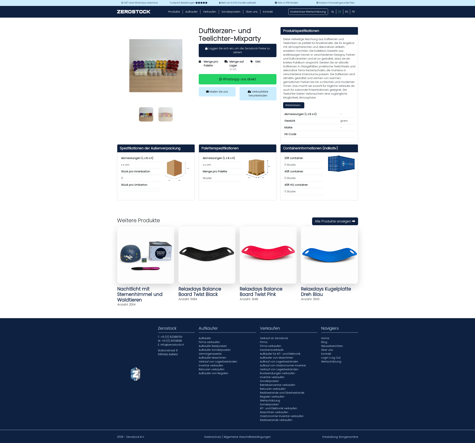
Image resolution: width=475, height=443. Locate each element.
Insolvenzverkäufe (272, 350)
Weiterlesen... (293, 105)
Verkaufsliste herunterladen (258, 93)
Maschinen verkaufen (274, 412)
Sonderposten (231, 12)
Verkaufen (209, 12)
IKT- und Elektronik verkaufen (278, 408)
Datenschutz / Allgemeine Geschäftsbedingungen (237, 437)
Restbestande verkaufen (276, 420)
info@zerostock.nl (172, 345)
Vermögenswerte (210, 354)
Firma (263, 342)
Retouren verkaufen (211, 369)
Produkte (174, 12)
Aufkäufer (205, 338)
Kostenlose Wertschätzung (308, 12)
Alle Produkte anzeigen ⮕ (335, 221)
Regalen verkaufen (272, 396)
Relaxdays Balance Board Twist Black (199, 292)
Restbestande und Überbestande (282, 393)
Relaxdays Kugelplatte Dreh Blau (326, 292)
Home (325, 338)
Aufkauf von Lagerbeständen (279, 361)
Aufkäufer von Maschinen (276, 358)
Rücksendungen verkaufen (277, 373)
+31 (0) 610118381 (172, 341)
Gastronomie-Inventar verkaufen (282, 416)
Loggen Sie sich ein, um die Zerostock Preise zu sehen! (238, 50)
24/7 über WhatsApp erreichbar (140, 2)
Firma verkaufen (209, 342)
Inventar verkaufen (211, 365)
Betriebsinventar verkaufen (277, 385)
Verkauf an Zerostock (274, 338)
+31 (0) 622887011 (171, 337)
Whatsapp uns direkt (239, 79)
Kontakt (268, 12)
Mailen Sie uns (218, 91)
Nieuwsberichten (332, 346)
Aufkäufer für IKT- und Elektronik (280, 354)
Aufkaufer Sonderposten (215, 350)
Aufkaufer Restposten (213, 346)
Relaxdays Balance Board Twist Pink (261, 292)
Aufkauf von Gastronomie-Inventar (283, 365)
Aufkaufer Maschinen (212, 358)
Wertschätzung (270, 400)
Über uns (252, 12)
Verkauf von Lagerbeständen (218, 361)
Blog (324, 342)
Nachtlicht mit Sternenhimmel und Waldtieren (140, 294)
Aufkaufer (191, 12)
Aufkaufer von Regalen (213, 373)
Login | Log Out (331, 358)
